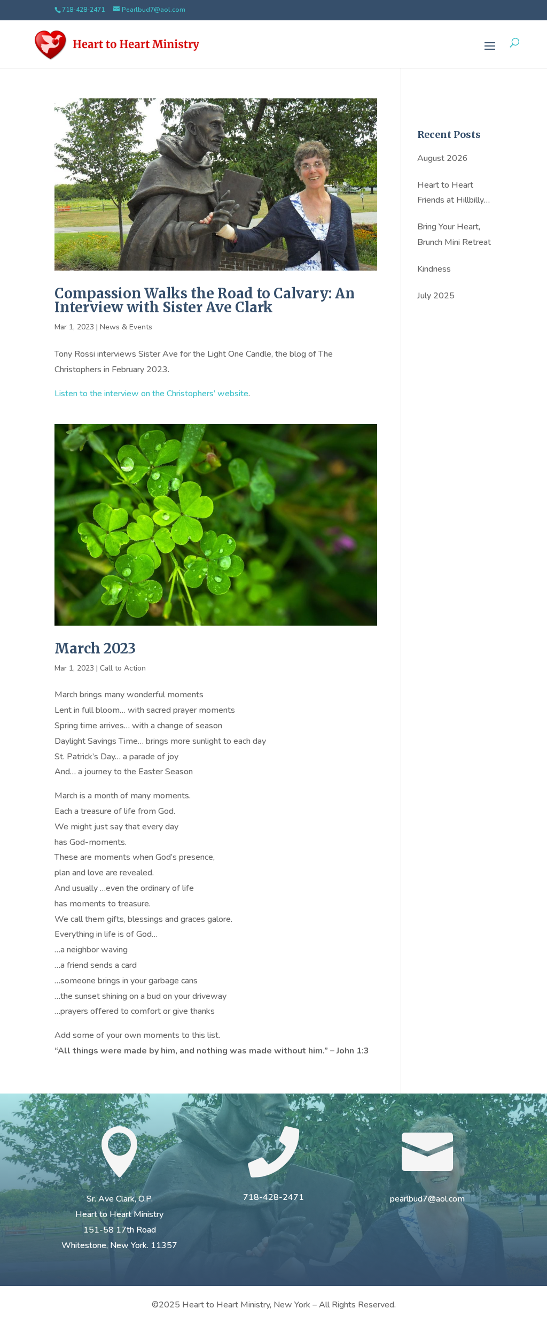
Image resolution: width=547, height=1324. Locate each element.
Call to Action (123, 668)
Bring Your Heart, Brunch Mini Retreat (454, 234)
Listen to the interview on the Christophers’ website (151, 393)
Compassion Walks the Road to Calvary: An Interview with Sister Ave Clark (204, 300)
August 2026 (442, 158)
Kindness (434, 269)
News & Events (126, 327)
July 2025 (436, 296)
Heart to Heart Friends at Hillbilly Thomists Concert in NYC (454, 194)
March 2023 (95, 648)
